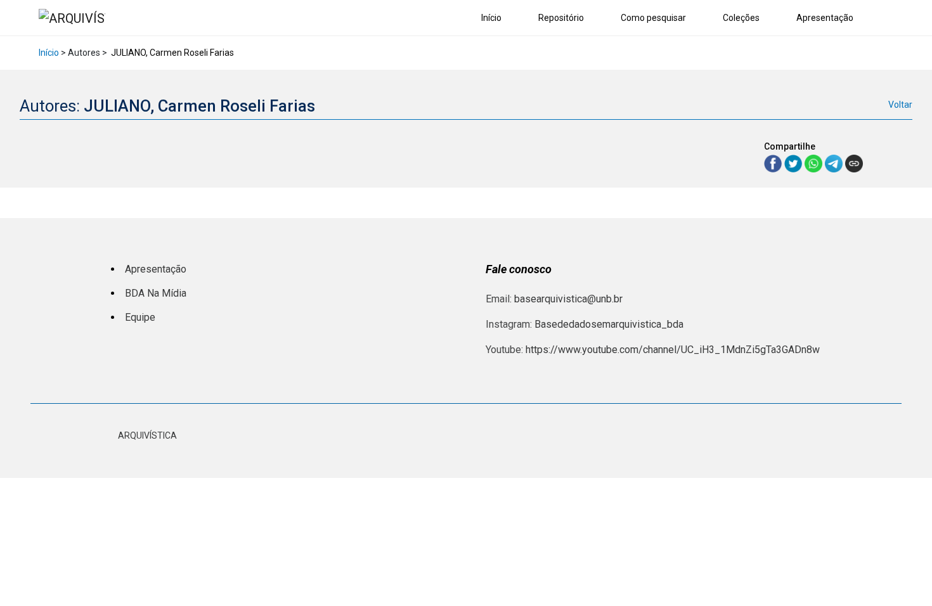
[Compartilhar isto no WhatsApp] (815, 163)
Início (491, 18)
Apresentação (824, 18)
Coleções (741, 18)
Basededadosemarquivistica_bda (608, 324)
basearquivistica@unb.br (568, 299)
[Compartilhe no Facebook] (774, 163)
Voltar (900, 105)
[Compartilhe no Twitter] (794, 163)
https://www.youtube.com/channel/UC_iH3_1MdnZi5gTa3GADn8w (673, 350)
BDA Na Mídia (155, 293)
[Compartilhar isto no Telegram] (835, 163)
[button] (890, 18)
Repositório (561, 18)
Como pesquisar (653, 18)
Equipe (140, 317)
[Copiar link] (854, 163)
